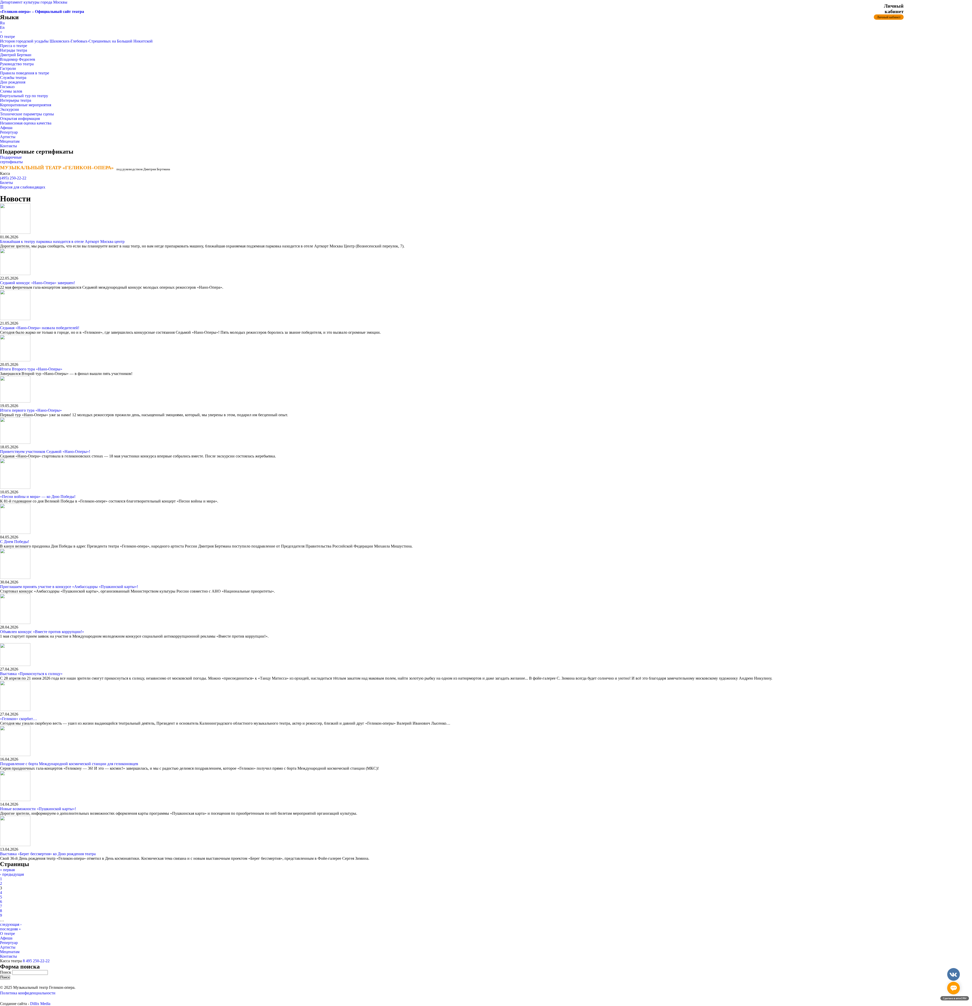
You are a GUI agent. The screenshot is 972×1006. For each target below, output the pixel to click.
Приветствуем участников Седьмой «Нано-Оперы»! (45, 451)
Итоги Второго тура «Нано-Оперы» (31, 369)
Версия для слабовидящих (22, 187)
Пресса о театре (13, 46)
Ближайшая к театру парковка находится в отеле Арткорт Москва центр (62, 241)
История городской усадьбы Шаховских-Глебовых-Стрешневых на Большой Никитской (76, 41)
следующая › (11, 924)
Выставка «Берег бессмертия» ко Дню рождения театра (48, 854)
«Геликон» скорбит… (18, 719)
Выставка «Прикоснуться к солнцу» (31, 674)
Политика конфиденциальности (27, 993)
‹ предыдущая (12, 874)
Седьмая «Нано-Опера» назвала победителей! (39, 328)
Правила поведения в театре (24, 73)
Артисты (7, 137)
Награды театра (13, 50)
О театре (7, 36)
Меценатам (9, 141)
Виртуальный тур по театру (24, 96)
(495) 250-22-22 (13, 178)
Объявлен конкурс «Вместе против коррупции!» (42, 632)
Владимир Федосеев (17, 59)
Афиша (6, 127)
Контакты (8, 146)
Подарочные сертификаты (11, 159)
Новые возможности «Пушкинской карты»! (38, 809)
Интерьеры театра (15, 100)
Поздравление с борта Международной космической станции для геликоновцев (69, 764)
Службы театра (13, 77)
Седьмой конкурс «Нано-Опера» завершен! (37, 283)
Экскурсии (9, 109)
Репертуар (9, 132)
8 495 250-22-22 (36, 961)
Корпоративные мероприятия (25, 105)
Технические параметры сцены (27, 114)
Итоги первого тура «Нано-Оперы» (31, 410)
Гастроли (8, 68)
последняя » (10, 929)
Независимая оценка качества (25, 123)
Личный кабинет (889, 17)
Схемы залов (11, 91)
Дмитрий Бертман (15, 55)
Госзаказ (7, 87)
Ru (2, 23)
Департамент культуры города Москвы (33, 2)
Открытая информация (20, 118)
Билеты (6, 182)
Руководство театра (17, 64)
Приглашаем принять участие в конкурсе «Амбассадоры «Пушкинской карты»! (69, 586)
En (2, 27)
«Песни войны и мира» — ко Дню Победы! (37, 496)
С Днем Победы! (14, 541)
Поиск (6, 972)
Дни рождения (12, 82)
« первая (7, 870)
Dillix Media (40, 1003)
